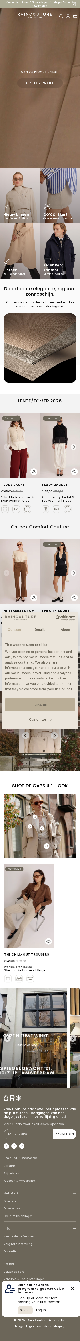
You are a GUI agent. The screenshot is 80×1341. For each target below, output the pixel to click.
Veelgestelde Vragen (19, 1236)
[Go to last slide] (25, 735)
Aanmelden (64, 1134)
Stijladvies (11, 1173)
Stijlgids (10, 1166)
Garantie (10, 1251)
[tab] (27, 760)
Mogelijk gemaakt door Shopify (40, 1326)
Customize (37, 719)
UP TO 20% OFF (40, 83)
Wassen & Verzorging (19, 1181)
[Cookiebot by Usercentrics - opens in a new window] (56, 618)
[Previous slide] (6, 447)
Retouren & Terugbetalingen (24, 1279)
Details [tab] (40, 629)
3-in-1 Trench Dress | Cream (35, 954)
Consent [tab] (14, 629)
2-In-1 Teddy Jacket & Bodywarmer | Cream (17, 499)
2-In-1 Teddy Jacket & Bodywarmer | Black (58, 499)
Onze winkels (13, 1208)
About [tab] (65, 629)
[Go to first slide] (72, 1038)
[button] (6, 16)
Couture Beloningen (18, 1216)
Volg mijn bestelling (18, 1244)
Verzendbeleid (14, 1272)
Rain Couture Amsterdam (47, 1320)
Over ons (10, 1201)
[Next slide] (73, 447)
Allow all (40, 705)
